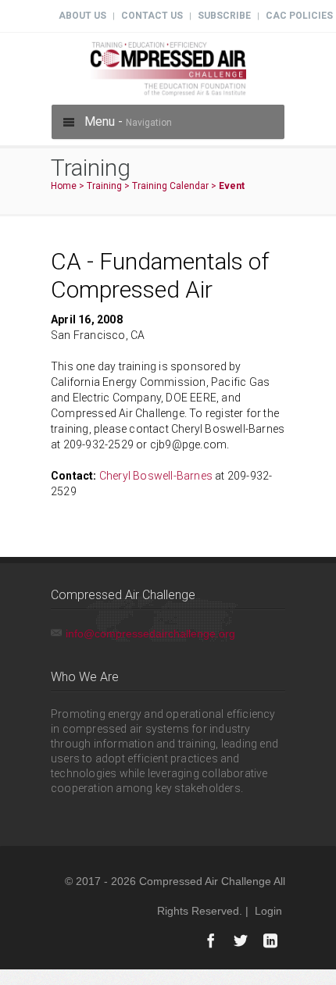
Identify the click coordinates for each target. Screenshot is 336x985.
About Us (82, 15)
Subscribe (224, 15)
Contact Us (152, 15)
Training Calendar (170, 185)
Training (104, 185)
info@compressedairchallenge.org (150, 633)
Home (64, 185)
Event (232, 185)
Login (268, 911)
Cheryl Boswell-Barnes (156, 475)
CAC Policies (299, 15)
